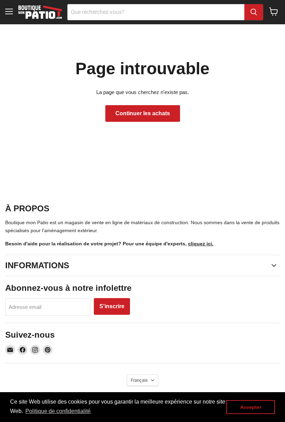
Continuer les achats (142, 113)
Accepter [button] (250, 407)
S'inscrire (111, 306)
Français (139, 380)
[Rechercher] (253, 12)
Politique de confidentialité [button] (58, 411)
